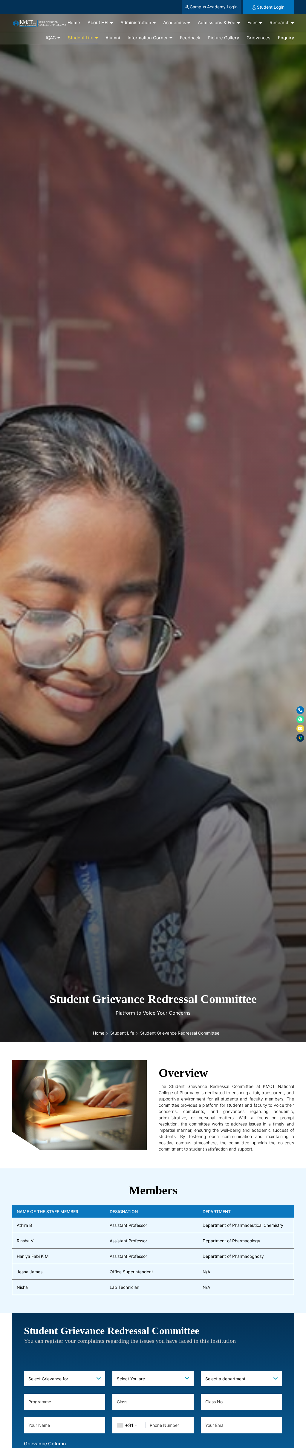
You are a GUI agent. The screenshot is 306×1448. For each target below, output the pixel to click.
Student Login (270, 7)
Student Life (122, 1032)
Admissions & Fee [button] (216, 22)
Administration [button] (135, 22)
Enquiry (286, 38)
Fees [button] (252, 22)
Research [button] (280, 22)
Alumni (112, 38)
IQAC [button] (51, 38)
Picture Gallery (223, 38)
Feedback (190, 38)
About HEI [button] (98, 22)
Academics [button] (174, 22)
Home (74, 22)
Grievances (258, 38)
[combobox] (64, 1378)
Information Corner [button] (148, 38)
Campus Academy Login (213, 6)
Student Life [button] (81, 38)
